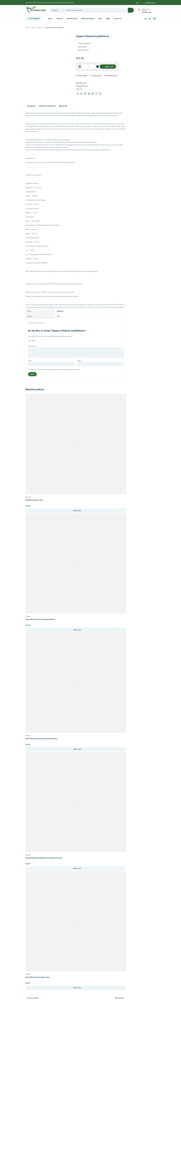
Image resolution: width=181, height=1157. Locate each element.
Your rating (32, 340)
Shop (33, 27)
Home (27, 27)
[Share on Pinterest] (85, 93)
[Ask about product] (105, 75)
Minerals (40, 27)
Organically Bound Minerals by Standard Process (44, 858)
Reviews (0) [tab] (63, 106)
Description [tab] (31, 106)
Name (30, 361)
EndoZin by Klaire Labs (34, 500)
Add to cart (109, 67)
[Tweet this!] (81, 93)
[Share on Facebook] (77, 93)
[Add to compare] (90, 75)
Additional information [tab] (47, 106)
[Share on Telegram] (100, 93)
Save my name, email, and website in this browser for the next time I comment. (55, 369)
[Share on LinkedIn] (89, 93)
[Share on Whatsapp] (92, 93)
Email (79, 361)
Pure (80, 89)
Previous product (33, 998)
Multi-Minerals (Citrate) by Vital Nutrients (42, 738)
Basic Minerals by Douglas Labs (37, 977)
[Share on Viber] (96, 93)
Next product (119, 998)
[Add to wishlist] (77, 75)
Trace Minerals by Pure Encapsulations (40, 619)
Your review (32, 346)
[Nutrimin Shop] (36, 9)
